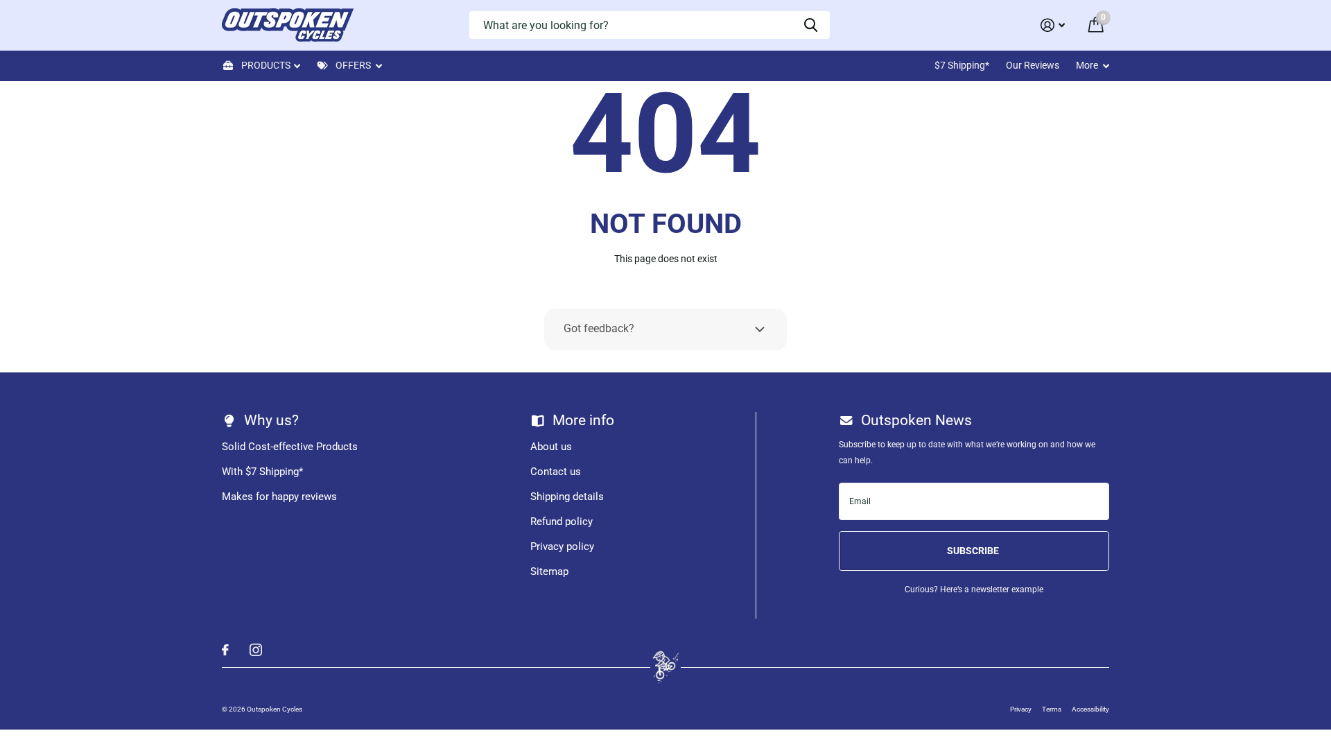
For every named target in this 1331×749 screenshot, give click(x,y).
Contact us (555, 471)
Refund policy (561, 521)
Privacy (1021, 709)
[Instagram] (256, 650)
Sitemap (549, 571)
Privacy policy (562, 546)
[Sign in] (1052, 25)
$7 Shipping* (961, 65)
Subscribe (974, 550)
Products (265, 65)
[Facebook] (225, 649)
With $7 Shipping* (262, 471)
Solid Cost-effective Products (290, 446)
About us (551, 446)
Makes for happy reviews (279, 496)
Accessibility (1090, 709)
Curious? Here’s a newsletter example (974, 589)
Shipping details (567, 496)
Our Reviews (1032, 65)
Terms (1051, 709)
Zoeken (811, 25)
